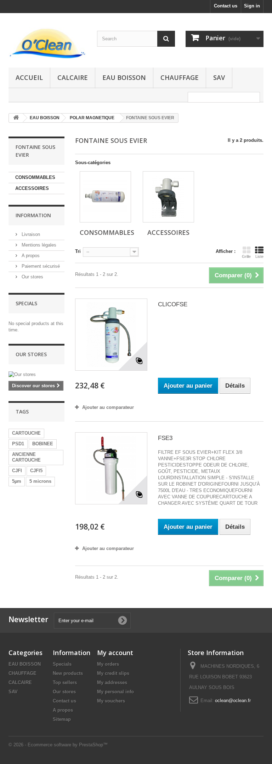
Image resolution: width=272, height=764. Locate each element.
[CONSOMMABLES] (105, 196)
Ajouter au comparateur (108, 407)
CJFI (17, 470)
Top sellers (65, 682)
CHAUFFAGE (179, 77)
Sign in (252, 5)
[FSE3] (111, 468)
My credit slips (113, 673)
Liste (259, 256)
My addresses (112, 682)
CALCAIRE (72, 77)
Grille (246, 256)
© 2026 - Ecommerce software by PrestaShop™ (58, 744)
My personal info (115, 691)
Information (33, 215)
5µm (16, 481)
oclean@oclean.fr (233, 700)
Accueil (29, 77)
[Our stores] (36, 374)
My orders (108, 664)
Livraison (30, 234)
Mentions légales (38, 245)
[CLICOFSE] (111, 334)
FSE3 (165, 438)
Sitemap (62, 719)
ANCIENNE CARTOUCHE (26, 457)
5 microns (40, 481)
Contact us (225, 5)
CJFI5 (36, 470)
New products (68, 673)
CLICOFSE (172, 304)
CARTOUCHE (26, 433)
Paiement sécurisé (40, 266)
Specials (26, 303)
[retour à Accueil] (16, 118)
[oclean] (47, 43)
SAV (219, 77)
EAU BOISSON (124, 77)
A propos (30, 255)
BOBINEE (42, 443)
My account (115, 652)
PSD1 (18, 443)
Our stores (31, 276)
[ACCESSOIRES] (168, 196)
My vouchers (111, 701)
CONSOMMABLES (35, 177)
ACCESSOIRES (32, 188)
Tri (78, 251)
